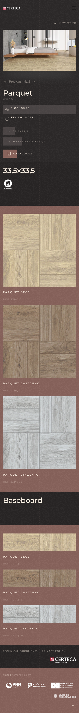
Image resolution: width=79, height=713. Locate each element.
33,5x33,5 (21, 131)
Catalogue (23, 153)
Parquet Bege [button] (16, 292)
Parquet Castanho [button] (21, 383)
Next (26, 81)
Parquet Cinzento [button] (21, 474)
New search (67, 23)
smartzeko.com (22, 674)
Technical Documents (20, 651)
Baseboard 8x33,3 (29, 141)
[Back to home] (12, 8)
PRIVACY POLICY (53, 651)
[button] (74, 8)
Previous (15, 81)
